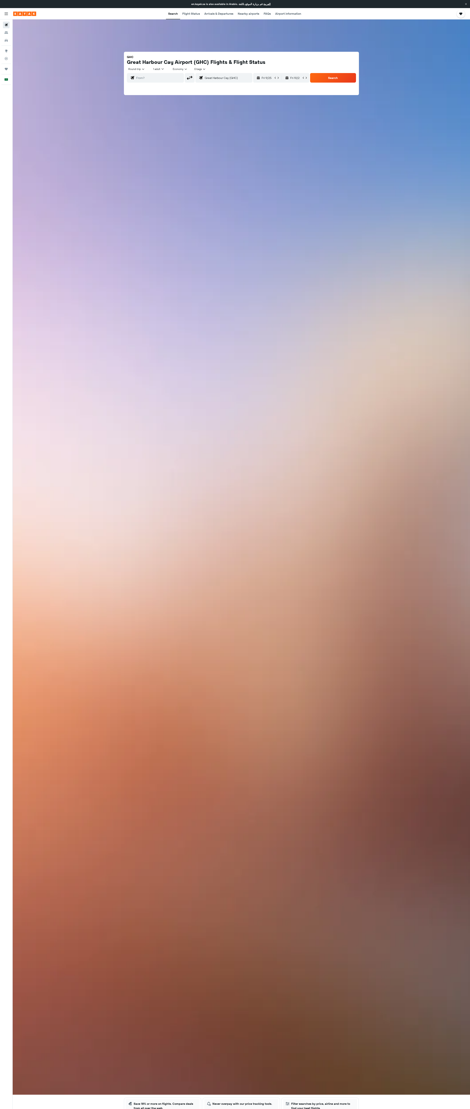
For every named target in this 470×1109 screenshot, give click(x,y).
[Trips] (6, 69)
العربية (267, 4)
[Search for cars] (6, 40)
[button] (466, 4)
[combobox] (136, 69)
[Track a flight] (6, 58)
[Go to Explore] (6, 51)
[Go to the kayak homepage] (24, 14)
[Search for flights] (6, 25)
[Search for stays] (6, 32)
